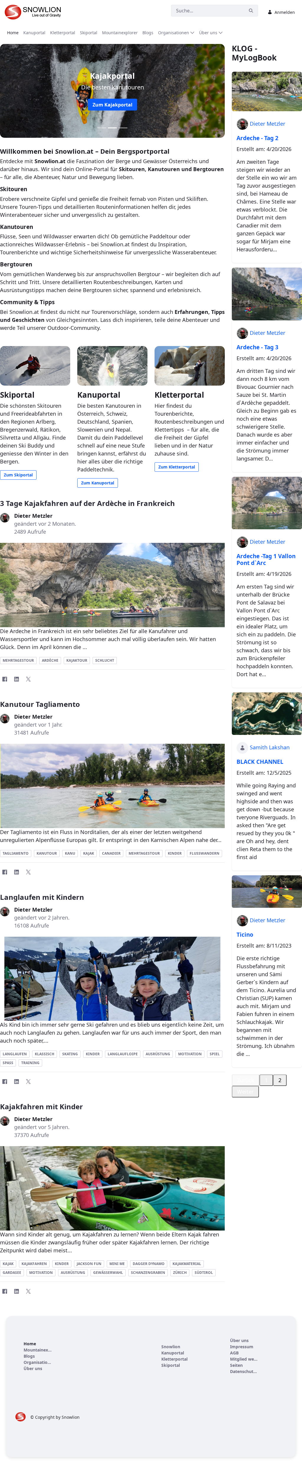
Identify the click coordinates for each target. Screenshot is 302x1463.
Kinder (175, 853)
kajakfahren (34, 1263)
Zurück (245, 1080)
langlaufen (15, 1053)
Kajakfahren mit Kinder (41, 1106)
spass (8, 1062)
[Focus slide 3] (123, 127)
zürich (180, 1272)
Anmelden (285, 12)
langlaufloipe (123, 1053)
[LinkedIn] (16, 679)
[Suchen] (251, 10)
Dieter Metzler (267, 123)
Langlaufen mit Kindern (42, 897)
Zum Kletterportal (112, 104)
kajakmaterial (187, 1263)
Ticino (245, 934)
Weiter (245, 1091)
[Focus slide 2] (112, 127)
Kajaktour (76, 660)
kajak (8, 1263)
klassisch (44, 1053)
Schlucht (104, 660)
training (30, 1062)
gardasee (12, 1272)
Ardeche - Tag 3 (257, 347)
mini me (117, 1263)
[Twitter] (28, 679)
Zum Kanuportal (97, 483)
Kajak (88, 853)
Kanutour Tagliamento (40, 704)
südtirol (204, 1272)
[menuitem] (13, 33)
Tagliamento (16, 853)
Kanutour (47, 853)
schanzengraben (148, 1272)
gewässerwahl (108, 1272)
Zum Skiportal (18, 475)
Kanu (70, 853)
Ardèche (50, 660)
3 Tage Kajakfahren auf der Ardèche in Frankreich (87, 503)
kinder (93, 1053)
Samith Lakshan (270, 747)
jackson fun (89, 1263)
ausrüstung (158, 1053)
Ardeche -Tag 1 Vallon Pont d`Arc (266, 559)
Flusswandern (204, 853)
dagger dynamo (149, 1263)
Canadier (111, 853)
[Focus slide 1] (101, 127)
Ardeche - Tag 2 (257, 138)
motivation (190, 1053)
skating (70, 1053)
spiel (215, 1053)
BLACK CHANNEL (260, 762)
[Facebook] (4, 679)
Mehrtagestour (18, 660)
